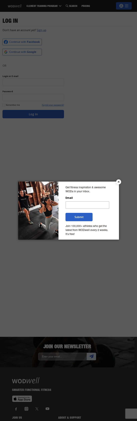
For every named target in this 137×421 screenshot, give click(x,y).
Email (69, 198)
